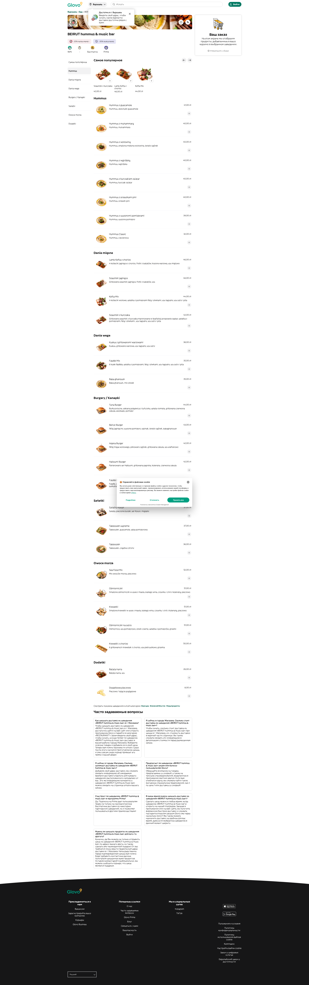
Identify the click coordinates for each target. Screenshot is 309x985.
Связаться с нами (129, 926)
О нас (129, 906)
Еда (81, 12)
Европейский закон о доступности (229, 960)
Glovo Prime (129, 917)
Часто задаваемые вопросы (129, 911)
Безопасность (130, 930)
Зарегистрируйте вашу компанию (79, 914)
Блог (129, 921)
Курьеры (79, 920)
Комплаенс (229, 944)
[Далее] (189, 60)
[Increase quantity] (110, 81)
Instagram (179, 909)
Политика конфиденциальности (229, 929)
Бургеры (145, 706)
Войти (129, 934)
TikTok (179, 913)
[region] (143, 79)
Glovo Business (80, 924)
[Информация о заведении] (181, 22)
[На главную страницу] (75, 4)
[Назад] (184, 60)
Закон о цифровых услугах (229, 953)
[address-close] (129, 13)
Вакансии (79, 909)
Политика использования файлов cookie (229, 937)
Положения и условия (229, 923)
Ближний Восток (157, 706)
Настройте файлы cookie (229, 948)
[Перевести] (187, 22)
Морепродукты (173, 706)
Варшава (72, 12)
